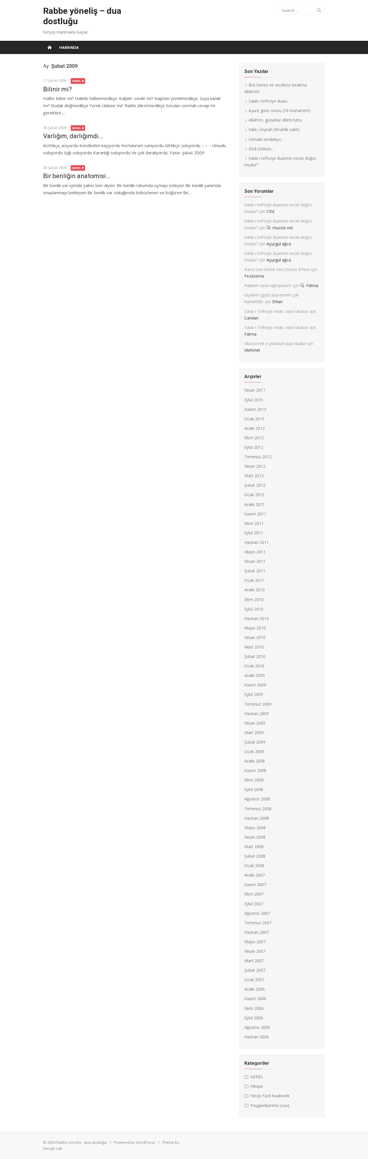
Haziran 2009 (256, 713)
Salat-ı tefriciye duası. (268, 101)
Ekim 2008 (254, 780)
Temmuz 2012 (257, 456)
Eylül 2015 (253, 400)
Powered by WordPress (134, 1142)
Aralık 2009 (254, 675)
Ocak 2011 (254, 580)
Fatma (312, 285)
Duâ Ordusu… (261, 148)
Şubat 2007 (254, 970)
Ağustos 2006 (257, 1027)
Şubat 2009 (254, 742)
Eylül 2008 (253, 789)
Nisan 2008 (254, 837)
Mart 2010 (254, 647)
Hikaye (256, 1086)
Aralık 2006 (254, 989)
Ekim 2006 (254, 1008)
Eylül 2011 (253, 533)
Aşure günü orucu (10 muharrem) (279, 110)
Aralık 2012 (254, 428)
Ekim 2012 (254, 437)
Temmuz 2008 (257, 808)
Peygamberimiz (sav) (269, 1105)
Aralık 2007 (254, 875)
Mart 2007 (254, 960)
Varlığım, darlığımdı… (73, 136)
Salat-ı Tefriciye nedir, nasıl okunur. (276, 311)
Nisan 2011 (254, 561)
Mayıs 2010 (255, 628)
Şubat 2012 (254, 485)
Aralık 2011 (254, 504)
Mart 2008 (254, 846)
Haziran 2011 (256, 542)
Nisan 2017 (254, 390)
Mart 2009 (254, 732)
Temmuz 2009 (257, 704)
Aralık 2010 (254, 589)
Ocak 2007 (254, 979)
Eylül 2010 (253, 609)
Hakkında (69, 47)
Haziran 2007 (256, 932)
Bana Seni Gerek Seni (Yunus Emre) (277, 269)
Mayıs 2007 (255, 941)
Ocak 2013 (254, 418)
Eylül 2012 (253, 447)
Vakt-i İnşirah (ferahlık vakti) (274, 129)
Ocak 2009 (254, 751)
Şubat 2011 (254, 570)
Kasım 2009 (255, 685)
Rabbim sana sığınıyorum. (268, 285)
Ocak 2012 (254, 494)
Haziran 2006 (256, 1036)
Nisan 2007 (254, 951)
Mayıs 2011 (255, 552)
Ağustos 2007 (257, 913)
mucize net (283, 227)
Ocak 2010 (254, 666)
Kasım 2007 (255, 884)
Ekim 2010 (254, 599)
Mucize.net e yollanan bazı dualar (275, 343)
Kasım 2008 (255, 770)
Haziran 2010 (256, 618)
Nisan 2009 (254, 723)
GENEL (76, 81)
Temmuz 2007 (257, 922)
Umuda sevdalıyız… (266, 139)
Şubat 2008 (254, 856)
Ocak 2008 (254, 865)
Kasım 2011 (255, 514)
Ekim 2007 (254, 894)
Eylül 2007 (253, 903)
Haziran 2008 (256, 818)
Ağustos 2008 (257, 799)
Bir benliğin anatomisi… (76, 176)
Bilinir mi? (57, 89)
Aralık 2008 (254, 761)
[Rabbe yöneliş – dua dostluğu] (49, 47)
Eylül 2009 (253, 694)
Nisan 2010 (254, 637)
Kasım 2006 (255, 998)
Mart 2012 (254, 475)
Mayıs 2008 (255, 827)
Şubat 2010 (254, 656)
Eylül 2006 (253, 1018)
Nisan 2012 (254, 466)
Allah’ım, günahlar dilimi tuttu (275, 120)
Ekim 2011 (254, 523)
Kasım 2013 (255, 409)
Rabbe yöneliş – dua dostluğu (82, 16)
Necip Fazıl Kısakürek (270, 1095)
